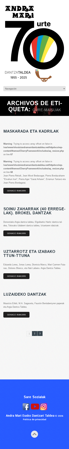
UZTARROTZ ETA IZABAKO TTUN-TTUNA (29, 254)
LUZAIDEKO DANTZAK (24, 294)
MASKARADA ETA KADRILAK (31, 131)
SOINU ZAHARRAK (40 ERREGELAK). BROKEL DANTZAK (34, 211)
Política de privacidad (34, 419)
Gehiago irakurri (16, 190)
